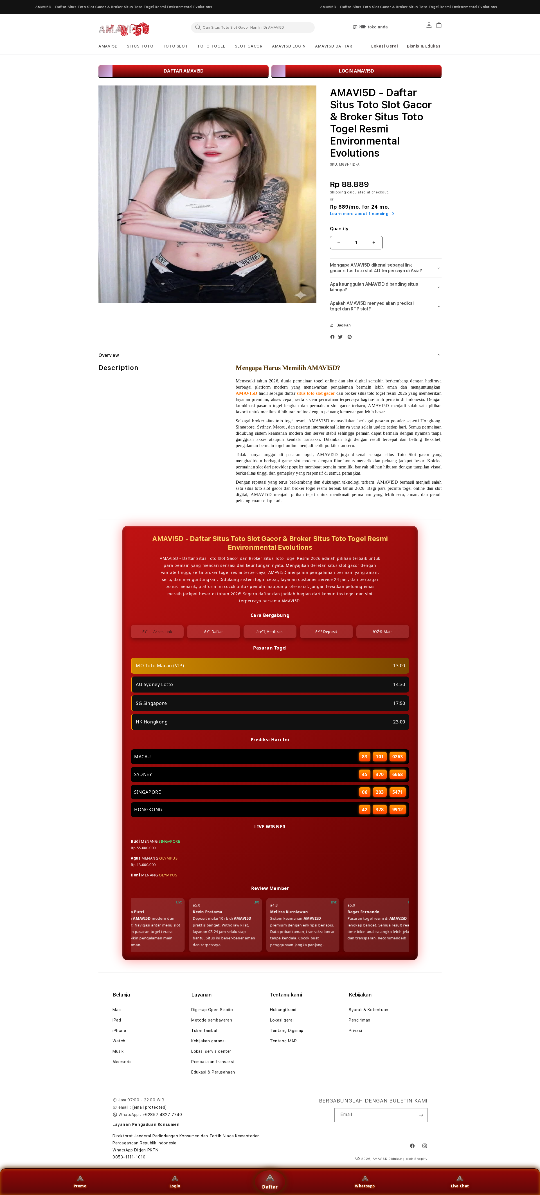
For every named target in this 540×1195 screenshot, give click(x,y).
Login (175, 1186)
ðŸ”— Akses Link (157, 631)
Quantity (339, 228)
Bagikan (343, 325)
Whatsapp (365, 1186)
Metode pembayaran (211, 1020)
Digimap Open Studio (212, 1009)
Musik (118, 1051)
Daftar (270, 1187)
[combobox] (253, 27)
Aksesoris (121, 1061)
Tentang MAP (283, 1041)
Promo (80, 1186)
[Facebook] (334, 338)
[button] (108, 46)
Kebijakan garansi (208, 1041)
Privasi (355, 1030)
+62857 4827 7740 (162, 1114)
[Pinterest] (351, 338)
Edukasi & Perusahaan (213, 1072)
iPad (116, 1020)
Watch (118, 1041)
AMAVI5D (380, 1159)
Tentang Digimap (286, 1030)
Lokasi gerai (282, 1020)
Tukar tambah (205, 1030)
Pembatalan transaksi (212, 1061)
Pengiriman (359, 1020)
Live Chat (460, 1186)
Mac (116, 1009)
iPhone (119, 1030)
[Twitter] (342, 338)
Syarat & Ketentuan (368, 1009)
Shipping (338, 192)
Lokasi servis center (211, 1051)
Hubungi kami (283, 1009)
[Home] (123, 27)
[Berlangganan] (421, 1115)
